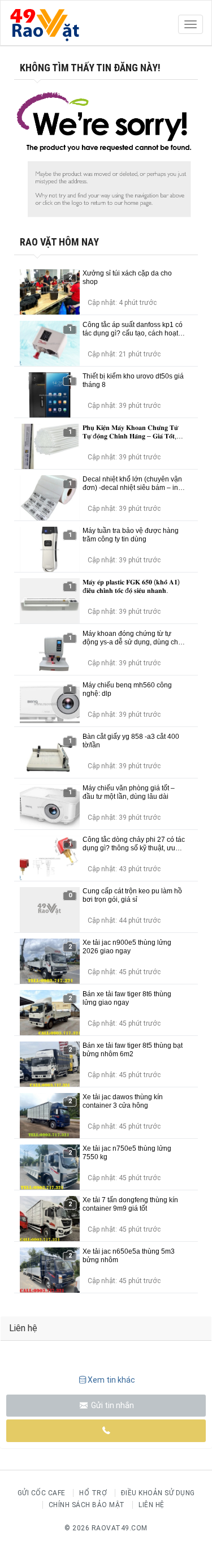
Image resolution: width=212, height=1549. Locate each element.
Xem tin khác (111, 1379)
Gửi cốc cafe (42, 1493)
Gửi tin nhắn (111, 1405)
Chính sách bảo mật (87, 1505)
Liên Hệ (152, 1505)
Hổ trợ (93, 1493)
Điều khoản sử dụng (158, 1493)
